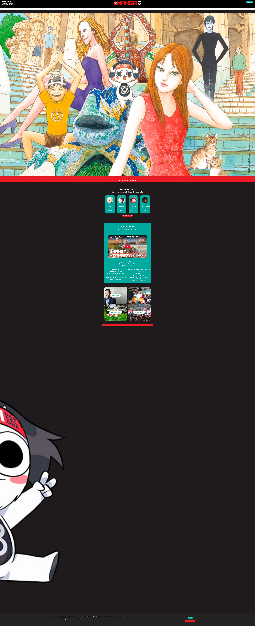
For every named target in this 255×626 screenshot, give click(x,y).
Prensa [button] (44, 9)
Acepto (190, 617)
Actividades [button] (16, 9)
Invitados (29, 9)
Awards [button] (39, 9)
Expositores (23, 9)
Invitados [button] (115, 295)
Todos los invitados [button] (127, 215)
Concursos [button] (34, 9)
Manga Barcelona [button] (4, 9)
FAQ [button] (139, 295)
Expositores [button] (139, 312)
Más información (190, 621)
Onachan (11, 9)
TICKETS (249, 2)
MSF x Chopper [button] (116, 312)
